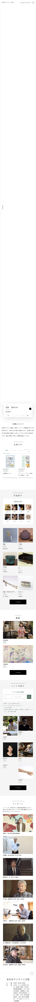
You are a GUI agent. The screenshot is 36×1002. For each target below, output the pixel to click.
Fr (25, 2)
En (23, 2)
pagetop (31, 973)
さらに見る (18, 602)
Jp (20, 2)
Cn (27, 2)
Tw (30, 2)
